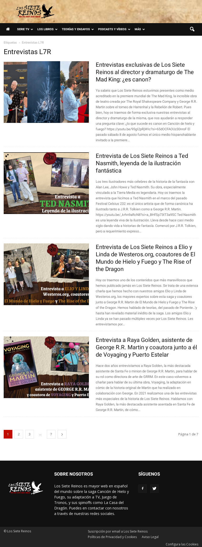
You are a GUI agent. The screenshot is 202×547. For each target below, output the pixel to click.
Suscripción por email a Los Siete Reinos (118, 531)
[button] (192, 29)
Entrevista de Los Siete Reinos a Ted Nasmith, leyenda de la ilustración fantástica (142, 163)
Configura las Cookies (182, 544)
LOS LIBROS (45, 29)
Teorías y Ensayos (76, 29)
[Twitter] (154, 489)
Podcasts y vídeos (112, 29)
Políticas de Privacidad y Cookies (112, 537)
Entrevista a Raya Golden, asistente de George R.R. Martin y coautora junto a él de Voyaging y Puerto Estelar (146, 347)
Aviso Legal (150, 537)
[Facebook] (142, 489)
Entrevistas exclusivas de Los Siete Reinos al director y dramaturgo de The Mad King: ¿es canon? (145, 72)
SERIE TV (23, 29)
